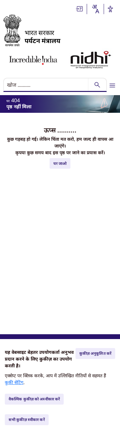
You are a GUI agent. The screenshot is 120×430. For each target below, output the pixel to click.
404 (15, 100)
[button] (79, 8)
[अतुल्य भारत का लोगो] (33, 60)
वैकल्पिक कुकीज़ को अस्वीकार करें (34, 399)
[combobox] (95, 9)
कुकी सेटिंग (14, 382)
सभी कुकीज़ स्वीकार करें (27, 419)
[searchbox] (46, 85)
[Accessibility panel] (110, 9)
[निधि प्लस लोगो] (91, 60)
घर (8, 101)
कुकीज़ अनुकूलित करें (95, 353)
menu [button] (112, 85)
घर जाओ (60, 163)
